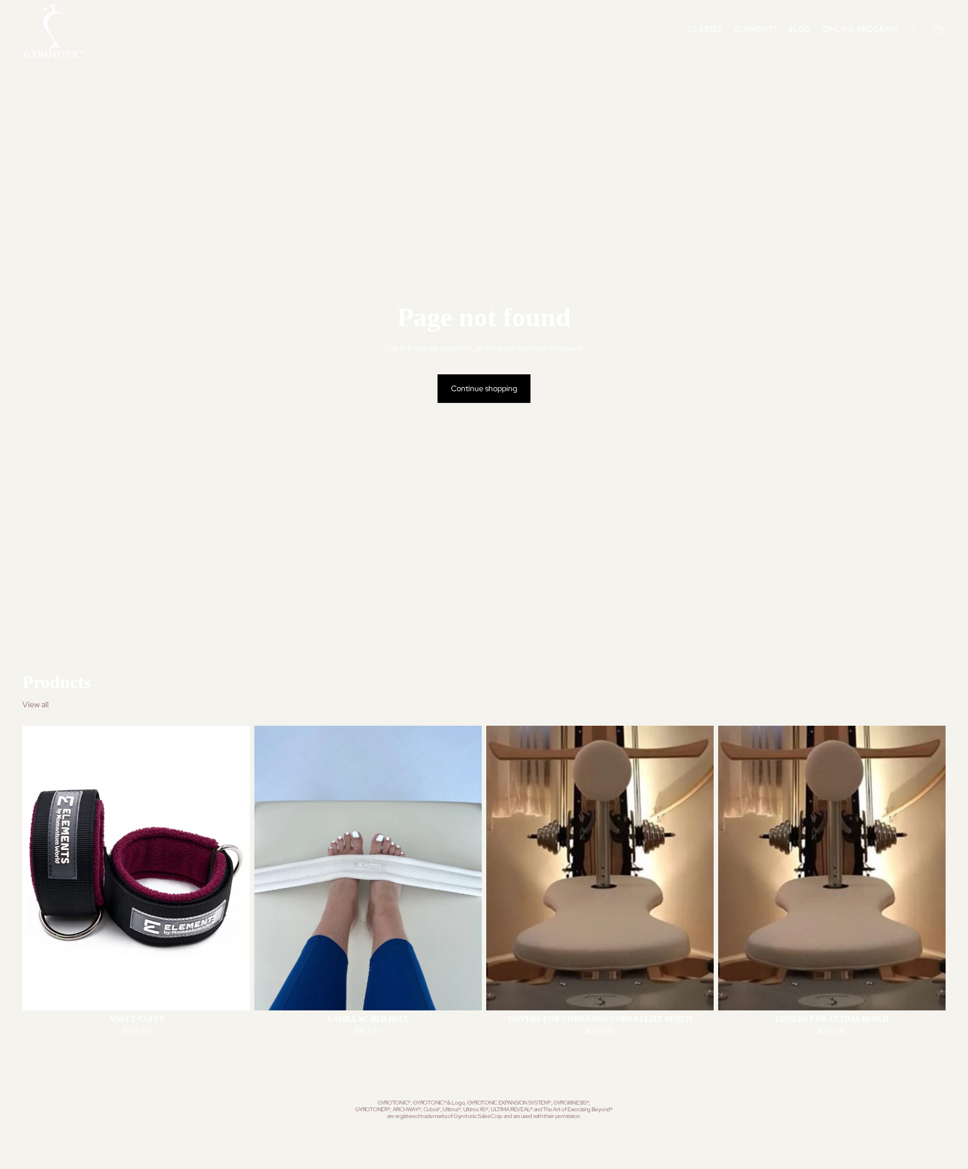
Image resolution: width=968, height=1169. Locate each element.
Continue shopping (484, 388)
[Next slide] (233, 868)
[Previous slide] (39, 868)
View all (35, 704)
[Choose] (232, 993)
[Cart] (937, 30)
